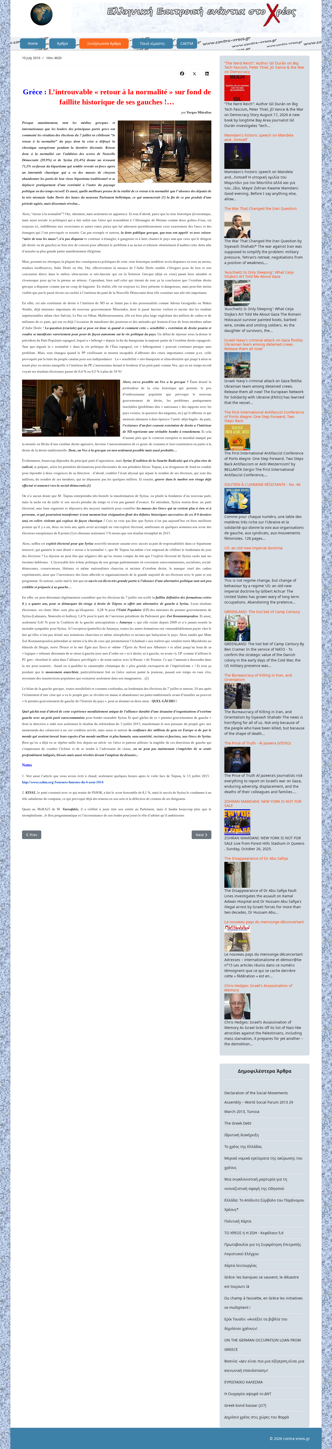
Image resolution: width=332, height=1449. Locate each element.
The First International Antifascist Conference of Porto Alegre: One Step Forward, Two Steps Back (264, 416)
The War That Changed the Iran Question (260, 208)
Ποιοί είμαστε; (152, 43)
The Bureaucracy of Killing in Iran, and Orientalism (258, 677)
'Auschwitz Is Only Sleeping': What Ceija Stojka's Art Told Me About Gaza (259, 274)
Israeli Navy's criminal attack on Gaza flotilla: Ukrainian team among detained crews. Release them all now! (263, 344)
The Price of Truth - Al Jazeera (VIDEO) (257, 743)
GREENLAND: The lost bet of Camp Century (262, 611)
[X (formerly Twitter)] (194, 73)
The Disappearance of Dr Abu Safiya (256, 858)
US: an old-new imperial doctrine (253, 547)
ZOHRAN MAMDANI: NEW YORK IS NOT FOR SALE (262, 803)
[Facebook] (182, 73)
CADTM (187, 43)
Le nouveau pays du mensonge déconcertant (264, 921)
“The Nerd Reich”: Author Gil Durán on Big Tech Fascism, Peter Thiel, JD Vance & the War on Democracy (264, 67)
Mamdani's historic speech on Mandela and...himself (258, 137)
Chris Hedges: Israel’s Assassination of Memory (258, 987)
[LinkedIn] (207, 73)
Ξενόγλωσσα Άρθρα (104, 43)
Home (33, 43)
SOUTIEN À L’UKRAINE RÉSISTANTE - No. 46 (262, 484)
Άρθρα (62, 43)
